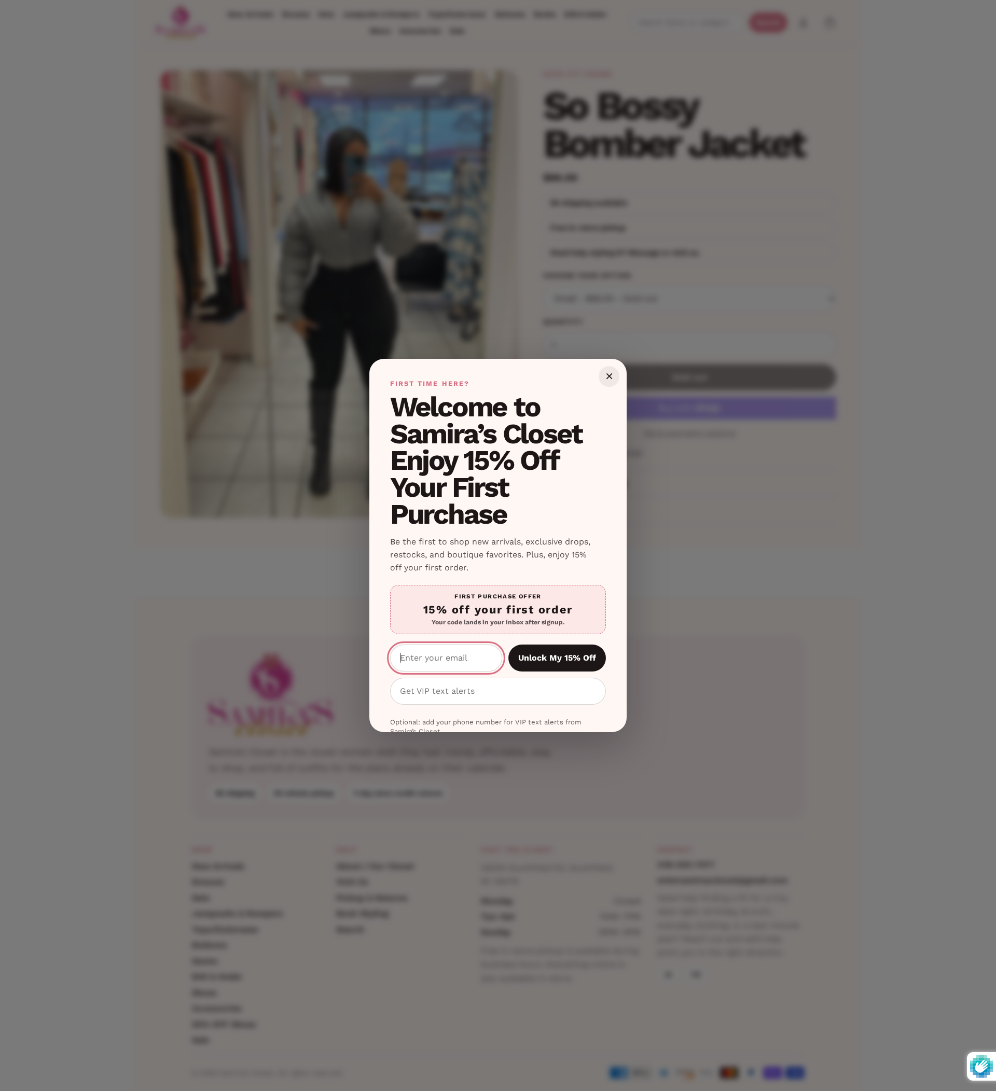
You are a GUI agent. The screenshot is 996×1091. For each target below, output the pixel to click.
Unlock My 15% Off (557, 658)
